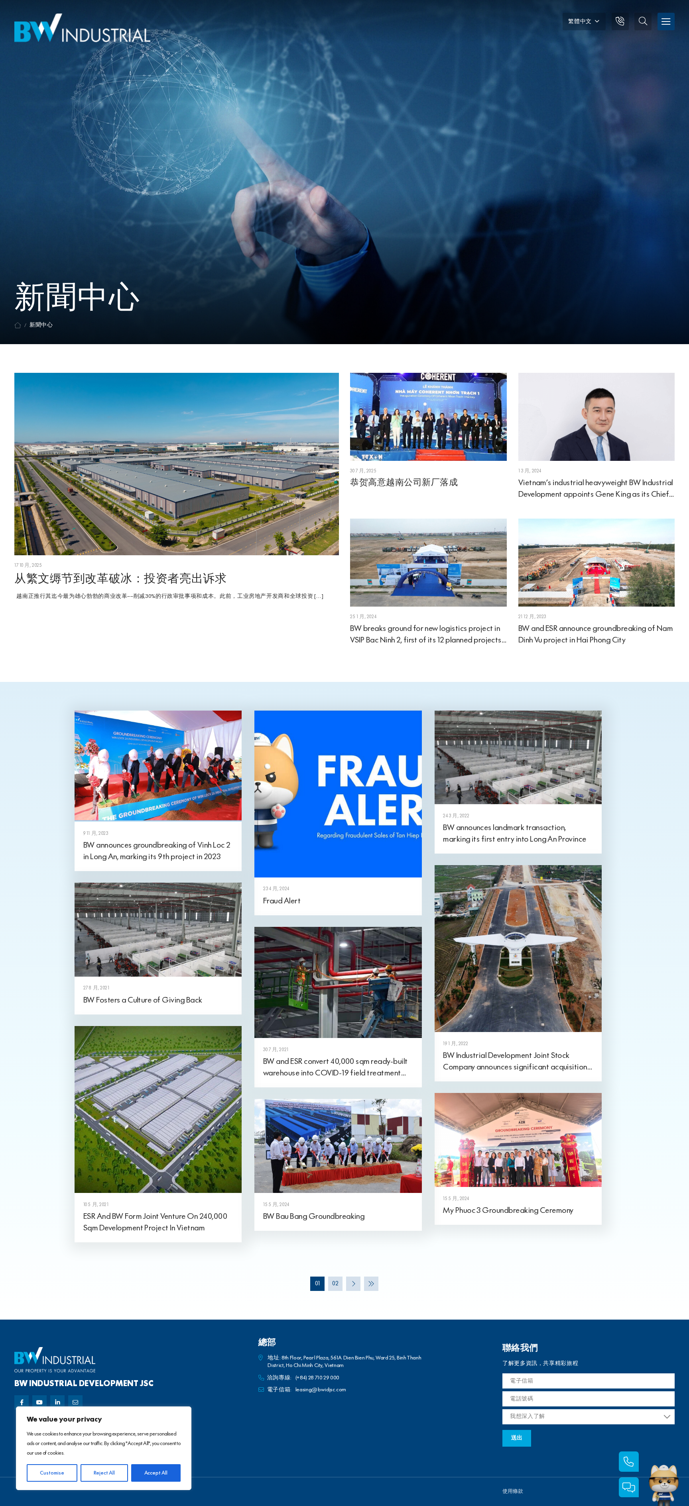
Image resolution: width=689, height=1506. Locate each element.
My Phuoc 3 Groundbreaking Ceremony (508, 1210)
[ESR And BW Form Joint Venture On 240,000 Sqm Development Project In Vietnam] (158, 1109)
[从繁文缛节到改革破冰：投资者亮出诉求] (176, 463)
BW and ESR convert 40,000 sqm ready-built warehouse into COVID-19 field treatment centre (335, 1073)
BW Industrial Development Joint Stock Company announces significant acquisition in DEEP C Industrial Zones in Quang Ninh (515, 1067)
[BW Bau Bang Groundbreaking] (337, 1145)
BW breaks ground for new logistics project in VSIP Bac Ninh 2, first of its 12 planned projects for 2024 (426, 640)
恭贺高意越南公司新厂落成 (404, 482)
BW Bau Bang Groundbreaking (313, 1216)
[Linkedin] (57, 1402)
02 (335, 1284)
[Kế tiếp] (353, 1284)
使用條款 (512, 1491)
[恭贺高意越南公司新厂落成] (428, 416)
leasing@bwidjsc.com (320, 1389)
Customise (52, 1473)
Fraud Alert (282, 901)
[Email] (75, 1402)
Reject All (104, 1473)
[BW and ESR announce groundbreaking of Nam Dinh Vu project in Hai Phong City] (596, 562)
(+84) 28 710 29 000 (317, 1378)
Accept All (155, 1473)
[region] (103, 1448)
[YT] (39, 1402)
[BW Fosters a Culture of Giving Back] (158, 929)
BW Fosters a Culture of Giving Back (143, 1000)
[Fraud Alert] (337, 793)
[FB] (21, 1402)
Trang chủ (17, 325)
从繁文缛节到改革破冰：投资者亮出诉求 (120, 579)
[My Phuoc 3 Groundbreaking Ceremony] (518, 1139)
